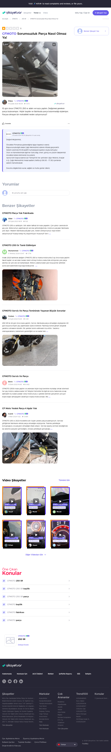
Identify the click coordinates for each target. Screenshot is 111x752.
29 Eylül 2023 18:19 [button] (15, 221)
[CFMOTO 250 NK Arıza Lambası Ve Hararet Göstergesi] (60, 535)
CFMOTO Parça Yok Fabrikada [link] (17, 213)
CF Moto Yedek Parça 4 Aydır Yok (19, 408)
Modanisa (61, 702)
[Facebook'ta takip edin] (15, 681)
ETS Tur (60, 720)
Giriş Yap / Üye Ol (82, 13)
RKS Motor (43, 709)
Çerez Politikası (40, 742)
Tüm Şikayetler (7, 725)
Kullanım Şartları (8, 742)
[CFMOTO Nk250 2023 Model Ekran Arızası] (60, 501)
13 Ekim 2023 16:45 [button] (15, 384)
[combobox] (67, 744)
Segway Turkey (44, 711)
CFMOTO (15, 18)
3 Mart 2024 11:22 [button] (14, 416)
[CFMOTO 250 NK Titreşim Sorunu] (12, 501)
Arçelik (60, 707)
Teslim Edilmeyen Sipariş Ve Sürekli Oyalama (17, 711)
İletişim (88, 674)
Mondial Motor (44, 719)
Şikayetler (27, 13)
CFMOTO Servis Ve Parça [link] (15, 376)
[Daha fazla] (69, 124)
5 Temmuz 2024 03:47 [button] (16, 253)
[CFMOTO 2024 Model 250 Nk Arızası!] (36, 535)
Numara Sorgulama (64, 717)
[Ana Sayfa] (12, 12)
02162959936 (81, 703)
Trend (37, 13)
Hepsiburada (62, 704)
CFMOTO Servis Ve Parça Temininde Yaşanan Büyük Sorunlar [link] (34, 310)
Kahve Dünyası (81, 714)
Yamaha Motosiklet (45, 703)
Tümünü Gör (64, 480)
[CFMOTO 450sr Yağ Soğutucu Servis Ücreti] (12, 535)
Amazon (60, 725)
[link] (36, 640)
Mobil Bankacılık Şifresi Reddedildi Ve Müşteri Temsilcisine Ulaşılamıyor (18, 716)
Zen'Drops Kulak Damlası (83, 719)
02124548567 (81, 706)
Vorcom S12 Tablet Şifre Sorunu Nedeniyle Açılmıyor (18, 719)
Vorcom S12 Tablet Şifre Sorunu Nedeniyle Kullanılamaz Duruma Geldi (18, 714)
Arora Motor (43, 716)
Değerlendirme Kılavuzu (11, 746)
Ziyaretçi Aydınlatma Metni (33, 738)
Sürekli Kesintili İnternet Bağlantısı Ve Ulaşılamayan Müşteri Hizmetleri (18, 706)
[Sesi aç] (54, 44)
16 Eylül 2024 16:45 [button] (15, 319)
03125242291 (81, 722)
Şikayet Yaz (102, 13)
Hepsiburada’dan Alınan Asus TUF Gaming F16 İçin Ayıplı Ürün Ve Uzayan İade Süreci (18, 703)
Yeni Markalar (44, 728)
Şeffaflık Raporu (65, 674)
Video (45, 13)
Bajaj (40, 722)
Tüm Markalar (44, 725)
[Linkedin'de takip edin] (21, 681)
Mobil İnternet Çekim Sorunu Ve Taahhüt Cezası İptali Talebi (18, 701)
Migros (60, 715)
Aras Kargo (61, 712)
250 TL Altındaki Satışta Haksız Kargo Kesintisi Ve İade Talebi (18, 722)
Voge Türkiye (43, 714)
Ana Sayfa (5, 18)
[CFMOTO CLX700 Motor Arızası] (36, 501)
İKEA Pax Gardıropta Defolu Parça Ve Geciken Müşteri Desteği (18, 698)
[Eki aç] (30, 69)
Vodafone (61, 722)
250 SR (24, 18)
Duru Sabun (80, 701)
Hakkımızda (7, 674)
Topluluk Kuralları (24, 742)
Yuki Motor (43, 706)
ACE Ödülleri (37, 674)
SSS (78, 674)
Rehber (51, 674)
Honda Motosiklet (45, 701)
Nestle (78, 716)
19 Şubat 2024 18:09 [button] (15, 104)
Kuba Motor (43, 698)
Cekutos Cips (81, 709)
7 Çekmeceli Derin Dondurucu (102, 698)
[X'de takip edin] (4, 681)
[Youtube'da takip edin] (10, 681)
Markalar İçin (22, 674)
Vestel (60, 709)
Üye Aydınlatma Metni (11, 738)
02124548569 (81, 698)
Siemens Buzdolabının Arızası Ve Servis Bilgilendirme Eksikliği (18, 709)
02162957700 (81, 711)
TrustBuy (85, 744)
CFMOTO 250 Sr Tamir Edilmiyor (19, 245)
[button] (11, 28)
